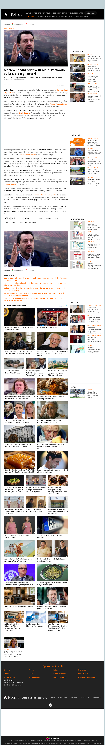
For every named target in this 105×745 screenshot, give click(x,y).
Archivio (82, 698)
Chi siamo (7, 743)
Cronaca (7, 670)
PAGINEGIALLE (23, 740)
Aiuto (45, 743)
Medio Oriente (11, 222)
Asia (14, 218)
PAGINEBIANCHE (51, 740)
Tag (89, 698)
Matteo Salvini (52, 218)
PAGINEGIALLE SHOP (34, 740)
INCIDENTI (90, 74)
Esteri (55, 670)
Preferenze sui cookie (37, 743)
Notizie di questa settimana (13, 682)
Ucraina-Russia (34, 677)
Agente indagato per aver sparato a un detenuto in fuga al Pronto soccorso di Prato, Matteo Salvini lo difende (34, 294)
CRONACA (41, 13)
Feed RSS (52, 698)
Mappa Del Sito (63, 698)
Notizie (13, 697)
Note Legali (14, 743)
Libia (27, 218)
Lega (21, 218)
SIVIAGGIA (71, 740)
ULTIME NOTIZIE (31, 13)
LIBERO (10, 740)
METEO (89, 345)
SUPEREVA (94, 740)
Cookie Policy (26, 743)
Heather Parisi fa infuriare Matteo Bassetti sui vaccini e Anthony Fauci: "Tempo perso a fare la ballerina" (34, 299)
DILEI (66, 740)
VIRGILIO (15, 740)
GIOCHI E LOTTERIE (92, 138)
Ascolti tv (69, 16)
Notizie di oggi (9, 677)
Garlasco (48, 16)
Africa (7, 218)
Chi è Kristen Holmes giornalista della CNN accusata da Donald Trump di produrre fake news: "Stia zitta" (35, 284)
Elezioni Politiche (59, 677)
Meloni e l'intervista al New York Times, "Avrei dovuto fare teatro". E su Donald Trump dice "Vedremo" (34, 289)
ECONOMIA (57, 13)
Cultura (6, 674)
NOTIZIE (16, 14)
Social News (83, 674)
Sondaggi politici (78, 16)
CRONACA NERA (92, 84)
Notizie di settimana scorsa (13, 685)
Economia (82, 670)
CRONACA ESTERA (92, 64)
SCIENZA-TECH (73, 13)
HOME (5, 28)
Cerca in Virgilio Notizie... (33, 698)
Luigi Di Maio (37, 218)
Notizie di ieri (8, 680)
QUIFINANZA (78, 740)
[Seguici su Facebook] (50, 705)
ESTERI (64, 13)
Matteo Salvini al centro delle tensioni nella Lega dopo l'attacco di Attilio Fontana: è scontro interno (35, 279)
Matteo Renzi (11, 184)
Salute (31, 674)
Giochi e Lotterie (59, 674)
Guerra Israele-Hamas (86, 677)
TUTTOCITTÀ (60, 740)
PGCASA (43, 740)
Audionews (90, 13)
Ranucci (87, 16)
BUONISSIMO (86, 740)
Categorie (74, 698)
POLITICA (49, 13)
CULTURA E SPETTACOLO (94, 325)
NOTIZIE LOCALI (91, 177)
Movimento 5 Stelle (28, 222)
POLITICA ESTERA (92, 94)
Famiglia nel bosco (58, 16)
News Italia (97, 698)
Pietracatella (40, 16)
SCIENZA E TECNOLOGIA (94, 305)
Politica (31, 670)
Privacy (20, 743)
